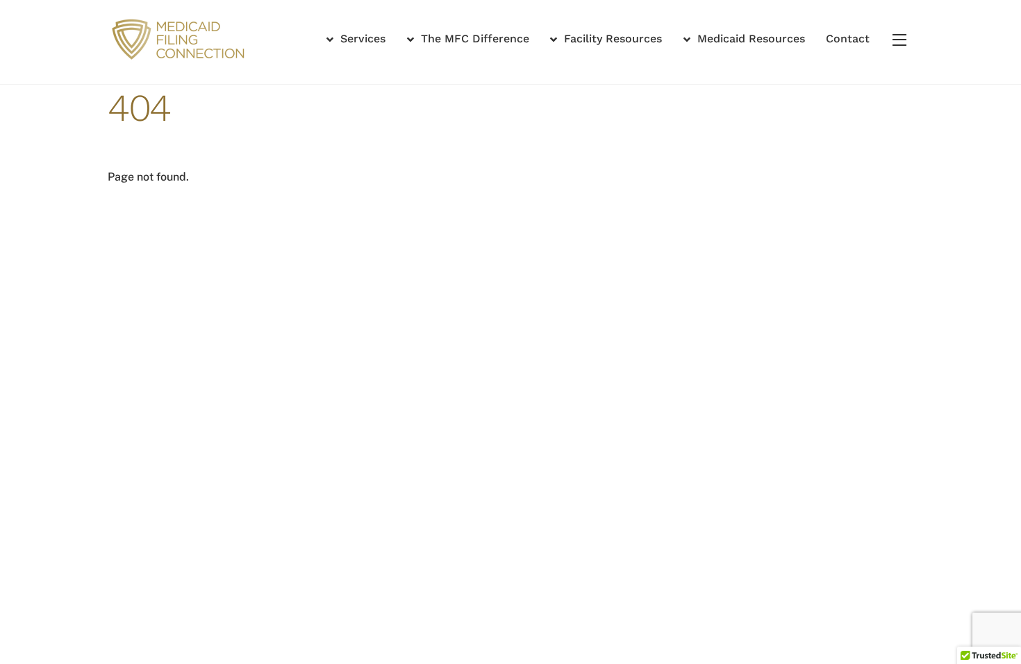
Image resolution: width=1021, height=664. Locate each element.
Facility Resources (611, 38)
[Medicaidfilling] (181, 58)
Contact (848, 38)
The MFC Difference (473, 38)
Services (361, 38)
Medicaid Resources (749, 38)
